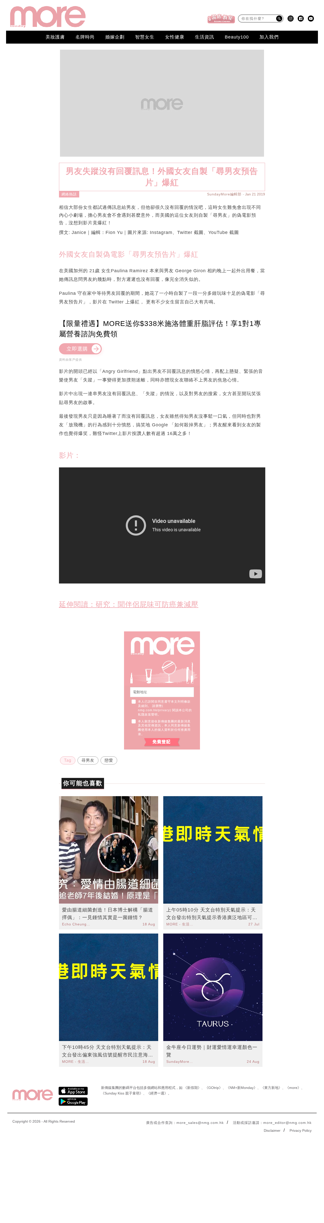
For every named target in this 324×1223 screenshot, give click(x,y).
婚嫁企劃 (115, 37)
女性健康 (174, 37)
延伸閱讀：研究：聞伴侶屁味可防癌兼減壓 (128, 604)
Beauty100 (237, 37)
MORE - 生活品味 (180, 924)
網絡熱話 (69, 194)
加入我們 (269, 37)
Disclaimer (272, 1130)
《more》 (293, 1088)
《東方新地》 (271, 1088)
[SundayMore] (48, 17)
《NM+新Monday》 (241, 1088)
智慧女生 (144, 37)
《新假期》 (192, 1088)
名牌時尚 (85, 37)
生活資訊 (204, 37)
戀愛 (109, 760)
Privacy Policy (301, 1130)
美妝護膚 (55, 37)
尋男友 (88, 760)
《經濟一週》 (157, 1093)
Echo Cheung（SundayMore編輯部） (76, 924)
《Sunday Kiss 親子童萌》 (122, 1093)
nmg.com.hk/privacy (154, 710)
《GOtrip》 (213, 1088)
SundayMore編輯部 (224, 194)
